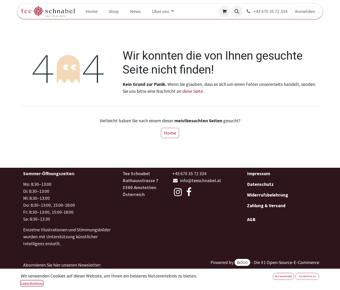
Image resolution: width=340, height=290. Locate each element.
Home (170, 133)
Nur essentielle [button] (283, 276)
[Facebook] (188, 192)
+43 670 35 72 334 (269, 11)
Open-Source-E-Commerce (293, 262)
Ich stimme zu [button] (307, 276)
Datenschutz (260, 184)
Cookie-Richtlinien (32, 283)
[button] (237, 11)
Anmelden (305, 11)
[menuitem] (91, 11)
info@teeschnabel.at (200, 180)
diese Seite (192, 91)
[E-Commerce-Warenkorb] (224, 11)
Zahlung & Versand (266, 205)
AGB (251, 219)
